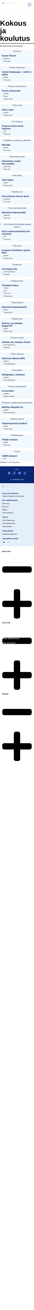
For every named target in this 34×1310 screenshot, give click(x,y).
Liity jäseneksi (9, 643)
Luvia (5, 290)
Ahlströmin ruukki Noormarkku (11, 162)
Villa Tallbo (7, 180)
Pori (5, 131)
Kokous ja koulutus (22, 13)
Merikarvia (7, 58)
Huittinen (6, 361)
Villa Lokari (8, 110)
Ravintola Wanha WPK (13, 358)
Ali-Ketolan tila (9, 269)
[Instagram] (8, 542)
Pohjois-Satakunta (9, 396)
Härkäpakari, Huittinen (13, 374)
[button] (9, 473)
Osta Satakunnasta (11, 634)
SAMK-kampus (9, 456)
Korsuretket (8, 391)
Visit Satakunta (9, 625)
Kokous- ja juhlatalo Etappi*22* (12, 324)
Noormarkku (7, 166)
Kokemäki (7, 274)
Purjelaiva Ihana (10, 285)
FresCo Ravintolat (11, 91)
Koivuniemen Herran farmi (15, 196)
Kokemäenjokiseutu (9, 271)
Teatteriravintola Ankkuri (14, 423)
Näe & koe (10, 13)
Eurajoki (6, 93)
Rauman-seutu (8, 99)
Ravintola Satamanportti (14, 307)
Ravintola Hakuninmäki (14, 212)
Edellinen (3, 462)
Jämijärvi (6, 393)
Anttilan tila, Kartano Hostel (16, 342)
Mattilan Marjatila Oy (12, 407)
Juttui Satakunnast (11, 638)
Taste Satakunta (9, 629)
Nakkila (6, 77)
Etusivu (2, 13)
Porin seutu (7, 61)
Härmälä (6, 145)
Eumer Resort (9, 55)
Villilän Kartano (10, 439)
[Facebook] (4, 542)
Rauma (6, 96)
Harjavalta (7, 215)
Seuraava (16, 462)
